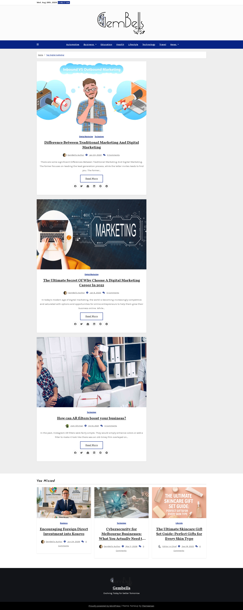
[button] (38, 45)
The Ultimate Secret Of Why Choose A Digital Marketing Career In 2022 (91, 283)
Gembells (121, 588)
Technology (148, 44)
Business (89, 44)
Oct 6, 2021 (93, 426)
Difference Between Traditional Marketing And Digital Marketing (91, 145)
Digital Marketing (86, 137)
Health (120, 44)
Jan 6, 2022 (95, 292)
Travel (162, 44)
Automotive (72, 44)
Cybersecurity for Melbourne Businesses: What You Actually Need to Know (121, 536)
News (173, 44)
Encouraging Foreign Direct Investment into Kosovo (64, 532)
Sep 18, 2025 (187, 546)
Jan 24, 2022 (95, 155)
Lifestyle (133, 44)
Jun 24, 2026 (73, 541)
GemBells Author (76, 155)
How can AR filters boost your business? (91, 418)
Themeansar (148, 606)
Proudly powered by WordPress (105, 606)
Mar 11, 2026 (131, 546)
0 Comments (113, 155)
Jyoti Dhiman (76, 426)
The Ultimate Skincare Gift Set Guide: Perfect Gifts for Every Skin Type (179, 534)
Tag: (55, 55)
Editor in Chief (169, 546)
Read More (91, 178)
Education (106, 44)
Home (40, 55)
